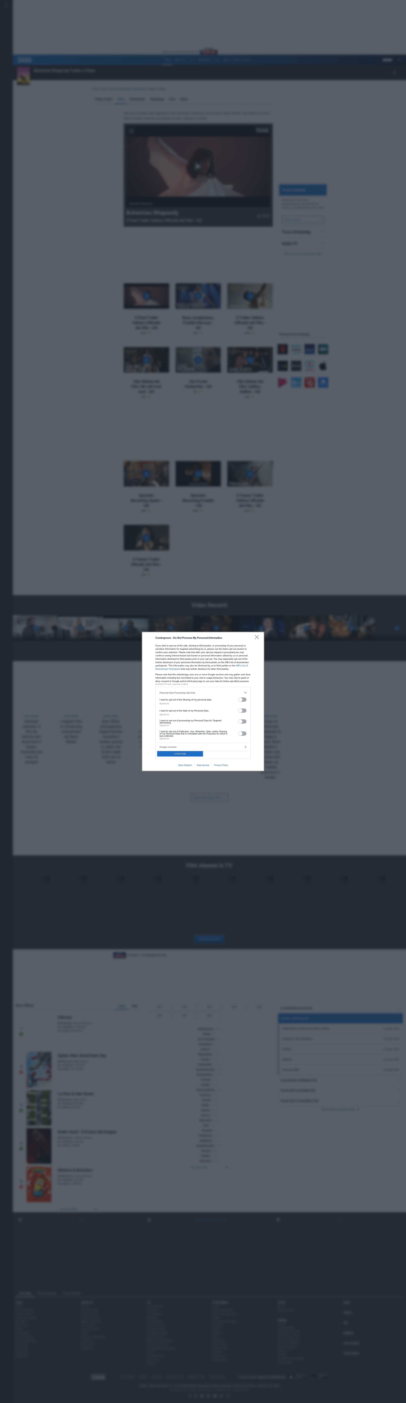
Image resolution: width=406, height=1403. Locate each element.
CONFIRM (180, 754)
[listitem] (203, 692)
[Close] (258, 638)
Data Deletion (185, 765)
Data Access (203, 765)
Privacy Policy (221, 765)
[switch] (242, 699)
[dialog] (203, 701)
